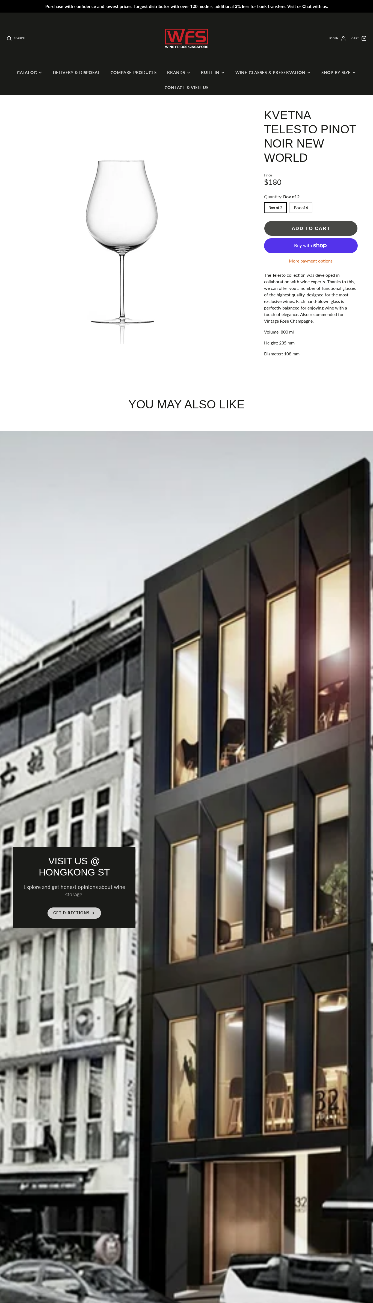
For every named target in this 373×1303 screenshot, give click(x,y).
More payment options (311, 260)
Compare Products (134, 72)
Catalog (27, 72)
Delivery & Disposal (76, 72)
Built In (210, 72)
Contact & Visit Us (187, 87)
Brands (176, 72)
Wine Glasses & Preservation (270, 72)
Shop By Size (336, 72)
